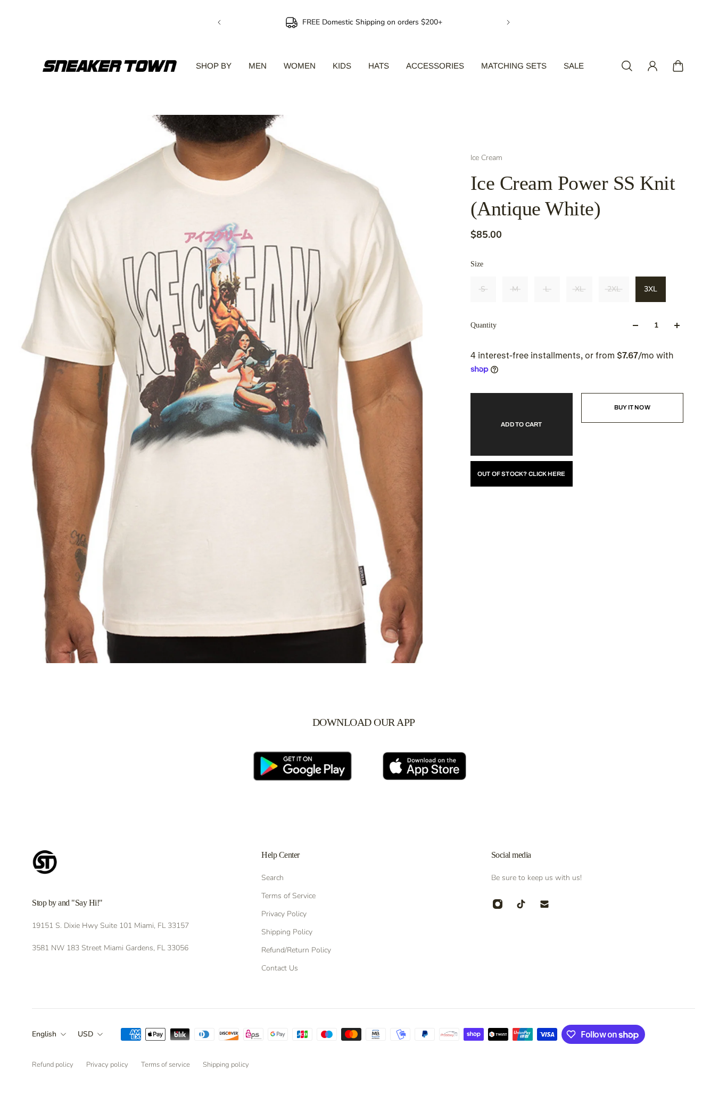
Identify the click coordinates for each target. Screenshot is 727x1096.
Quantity (483, 325)
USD (85, 1034)
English (44, 1034)
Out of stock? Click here (521, 474)
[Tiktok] (521, 904)
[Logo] (110, 66)
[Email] (544, 904)
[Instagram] (497, 904)
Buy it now (632, 407)
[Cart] (678, 66)
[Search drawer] (627, 66)
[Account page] (652, 66)
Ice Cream (486, 158)
